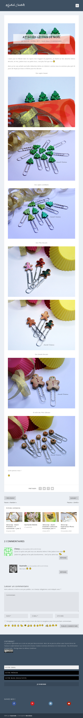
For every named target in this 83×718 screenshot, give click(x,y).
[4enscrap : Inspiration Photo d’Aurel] (69, 517)
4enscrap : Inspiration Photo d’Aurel (67, 526)
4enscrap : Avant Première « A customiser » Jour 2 (13, 526)
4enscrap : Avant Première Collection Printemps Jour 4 (50, 526)
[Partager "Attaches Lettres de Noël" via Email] (52, 489)
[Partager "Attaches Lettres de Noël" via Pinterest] (48, 489)
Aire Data (29, 716)
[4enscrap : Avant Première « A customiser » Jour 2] (14, 517)
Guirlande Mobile (30, 525)
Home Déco (45, 41)
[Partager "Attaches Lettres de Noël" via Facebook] (40, 489)
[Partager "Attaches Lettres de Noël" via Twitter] (44, 489)
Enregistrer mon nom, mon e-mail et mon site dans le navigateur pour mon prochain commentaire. (39, 621)
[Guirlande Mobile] (32, 517)
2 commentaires (56, 41)
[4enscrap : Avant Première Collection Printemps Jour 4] (51, 517)
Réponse (63, 558)
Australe (26, 41)
